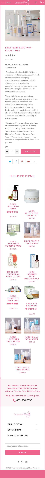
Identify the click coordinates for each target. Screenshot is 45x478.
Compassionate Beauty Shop (21, 468)
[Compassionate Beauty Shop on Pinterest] (22, 462)
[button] (10, 55)
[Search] (35, 2)
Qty (6, 147)
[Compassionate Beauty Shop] (22, 2)
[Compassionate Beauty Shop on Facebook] (18, 462)
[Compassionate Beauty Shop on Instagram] (26, 462)
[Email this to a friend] (34, 161)
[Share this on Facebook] (16, 161)
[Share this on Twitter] (10, 161)
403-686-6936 (24, 400)
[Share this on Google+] (28, 161)
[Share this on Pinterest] (22, 161)
